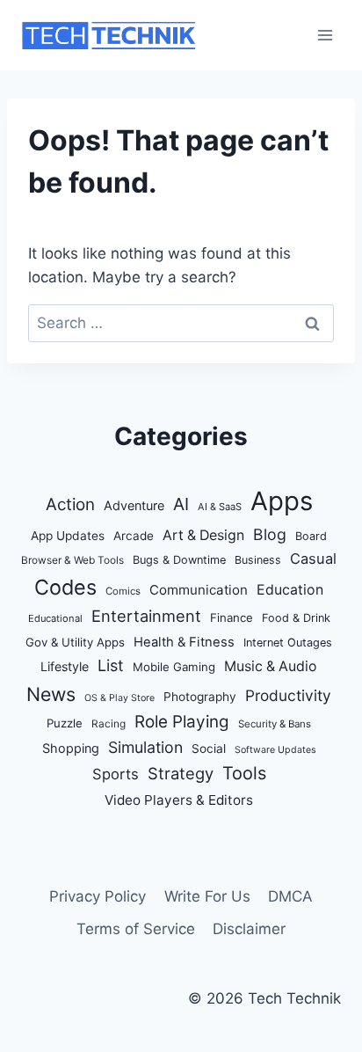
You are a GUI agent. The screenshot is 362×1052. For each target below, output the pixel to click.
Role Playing (181, 722)
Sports (115, 774)
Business (258, 559)
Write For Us (207, 896)
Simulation (145, 747)
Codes (65, 587)
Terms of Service (135, 929)
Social (209, 749)
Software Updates (275, 750)
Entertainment (146, 615)
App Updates (68, 536)
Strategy (181, 773)
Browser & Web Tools (72, 560)
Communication (198, 589)
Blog (269, 534)
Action (70, 504)
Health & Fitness (184, 642)
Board (311, 536)
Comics (123, 591)
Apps (281, 501)
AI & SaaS (220, 506)
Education (290, 589)
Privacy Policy (97, 896)
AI (181, 504)
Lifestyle (64, 666)
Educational (55, 618)
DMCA (290, 896)
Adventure (134, 505)
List (111, 665)
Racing (108, 724)
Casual (313, 558)
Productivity (288, 695)
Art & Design (203, 535)
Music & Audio (270, 666)
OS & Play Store (119, 698)
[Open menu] (324, 34)
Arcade (133, 536)
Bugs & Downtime (179, 559)
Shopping (70, 748)
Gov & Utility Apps (75, 642)
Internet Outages (287, 642)
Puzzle (65, 723)
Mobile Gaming (174, 667)
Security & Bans (274, 724)
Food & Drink (296, 618)
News (51, 694)
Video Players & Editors (179, 800)
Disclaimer (249, 929)
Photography (199, 697)
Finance (231, 617)
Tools (244, 773)
